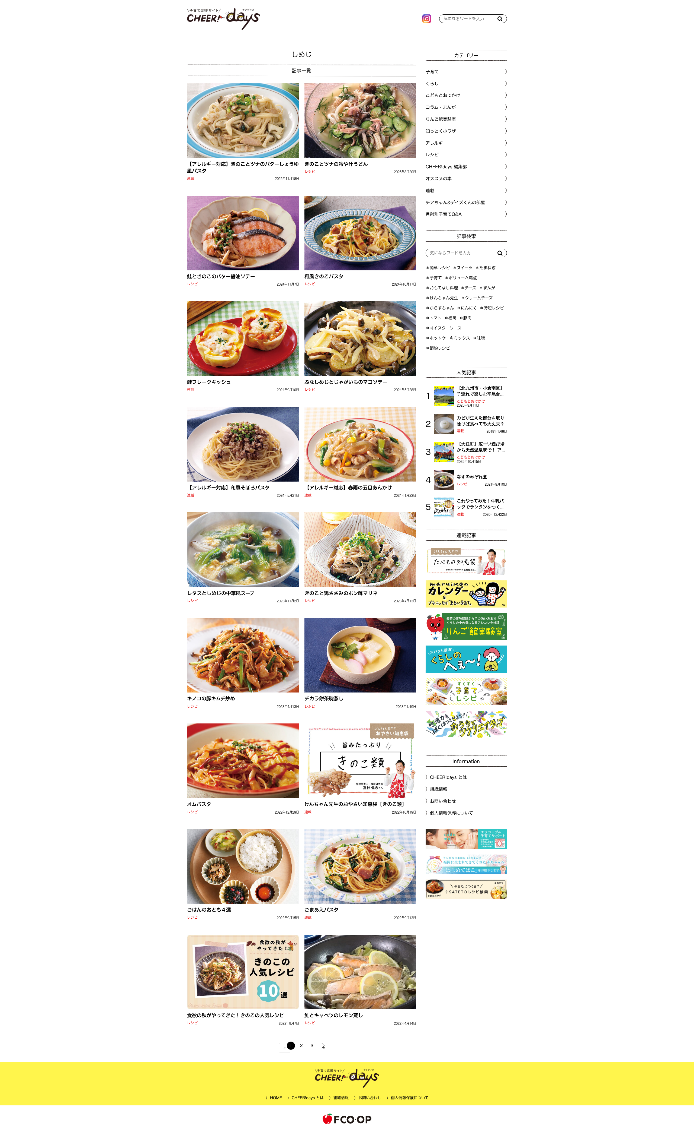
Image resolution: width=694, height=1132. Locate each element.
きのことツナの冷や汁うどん (336, 164)
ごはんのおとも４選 (209, 909)
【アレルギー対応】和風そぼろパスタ (228, 487)
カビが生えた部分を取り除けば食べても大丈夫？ (481, 421)
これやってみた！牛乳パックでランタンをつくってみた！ (481, 504)
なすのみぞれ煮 (472, 477)
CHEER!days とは (448, 777)
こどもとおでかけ (471, 401)
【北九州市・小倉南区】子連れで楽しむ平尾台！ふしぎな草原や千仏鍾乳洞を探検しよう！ (481, 391)
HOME (276, 1098)
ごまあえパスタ (321, 909)
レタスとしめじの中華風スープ (220, 592)
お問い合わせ (443, 801)
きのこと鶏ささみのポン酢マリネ (340, 592)
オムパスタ (199, 804)
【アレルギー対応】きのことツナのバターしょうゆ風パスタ (243, 167)
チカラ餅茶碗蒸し (323, 698)
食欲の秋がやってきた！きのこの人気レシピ (235, 1015)
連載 (190, 178)
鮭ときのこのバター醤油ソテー (221, 276)
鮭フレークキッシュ (209, 382)
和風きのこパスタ (323, 276)
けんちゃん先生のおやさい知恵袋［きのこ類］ (355, 804)
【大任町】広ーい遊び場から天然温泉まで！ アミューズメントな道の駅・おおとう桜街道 (481, 447)
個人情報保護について (451, 813)
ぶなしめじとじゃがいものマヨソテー (345, 382)
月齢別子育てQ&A (444, 214)
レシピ (309, 171)
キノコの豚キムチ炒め (211, 698)
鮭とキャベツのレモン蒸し (333, 1015)
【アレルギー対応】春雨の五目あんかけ (348, 487)
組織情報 (438, 789)
